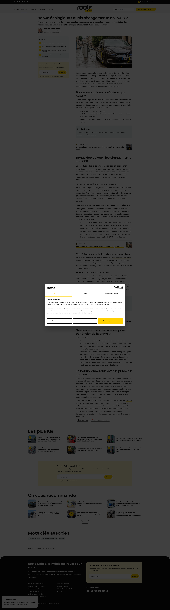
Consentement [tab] (58, 294)
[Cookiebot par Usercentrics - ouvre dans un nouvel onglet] (115, 287)
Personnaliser (84, 321)
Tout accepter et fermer (110, 321)
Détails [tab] (85, 293)
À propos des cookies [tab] (111, 293)
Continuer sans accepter (59, 321)
